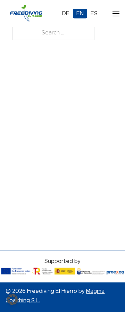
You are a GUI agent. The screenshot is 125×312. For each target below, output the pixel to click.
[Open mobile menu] (115, 13)
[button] (12, 299)
